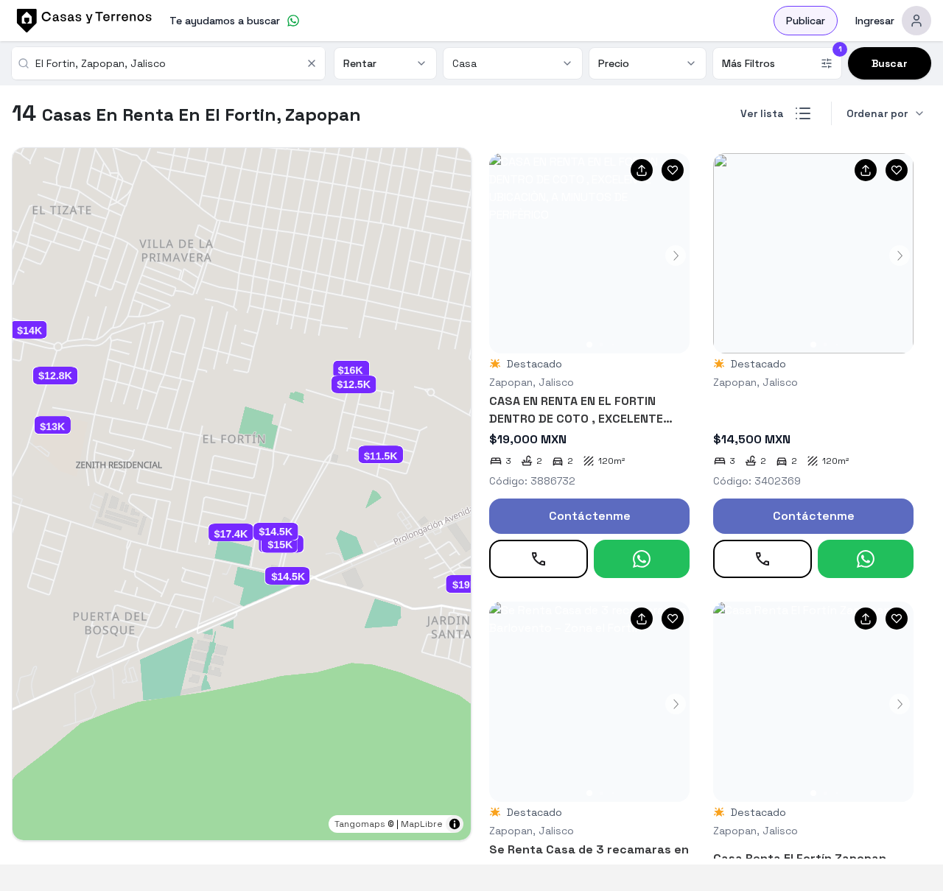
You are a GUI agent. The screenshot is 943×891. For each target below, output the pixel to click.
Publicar (805, 20)
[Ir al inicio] (82, 20)
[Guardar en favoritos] (673, 170)
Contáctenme (590, 516)
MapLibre (422, 824)
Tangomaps (359, 824)
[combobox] (166, 63)
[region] (242, 494)
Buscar (890, 63)
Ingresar (874, 20)
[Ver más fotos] (589, 253)
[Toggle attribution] (454, 824)
